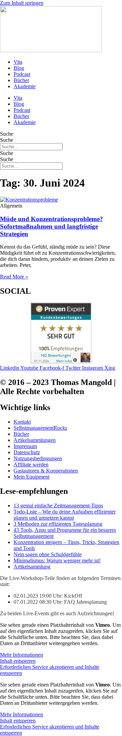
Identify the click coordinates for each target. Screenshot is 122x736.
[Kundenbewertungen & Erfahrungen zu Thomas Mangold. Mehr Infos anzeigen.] (61, 362)
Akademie (25, 86)
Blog (19, 68)
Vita (18, 62)
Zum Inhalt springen (21, 3)
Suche (6, 134)
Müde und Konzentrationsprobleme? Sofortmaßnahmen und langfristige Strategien (51, 226)
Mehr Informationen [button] (21, 655)
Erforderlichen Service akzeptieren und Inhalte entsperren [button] (49, 670)
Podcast (22, 74)
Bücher (21, 80)
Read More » (14, 276)
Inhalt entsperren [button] (18, 661)
